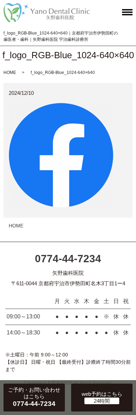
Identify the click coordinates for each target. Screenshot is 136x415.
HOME (9, 72)
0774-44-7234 (68, 258)
